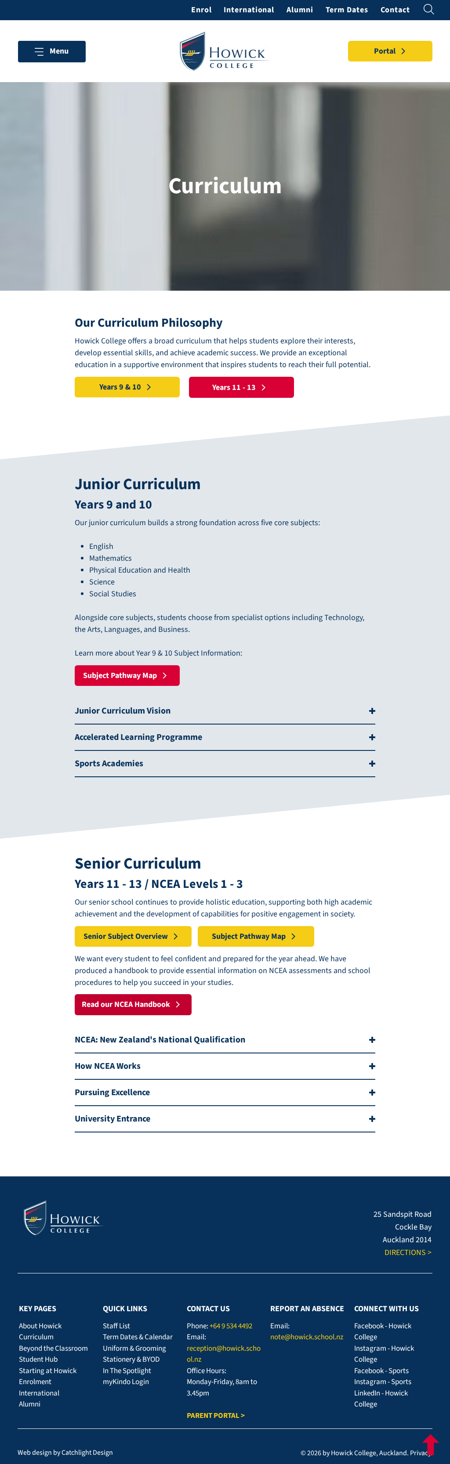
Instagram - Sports (382, 1382)
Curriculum (36, 1337)
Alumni (29, 1404)
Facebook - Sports (381, 1371)
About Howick (40, 1326)
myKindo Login (126, 1382)
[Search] (429, 9)
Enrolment (35, 1382)
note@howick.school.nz (306, 1337)
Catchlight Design (87, 1452)
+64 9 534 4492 (231, 1326)
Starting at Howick (47, 1371)
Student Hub (38, 1359)
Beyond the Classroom (53, 1348)
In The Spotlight (127, 1371)
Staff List (116, 1326)
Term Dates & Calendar (138, 1337)
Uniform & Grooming (134, 1348)
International (39, 1393)
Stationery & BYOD (131, 1359)
